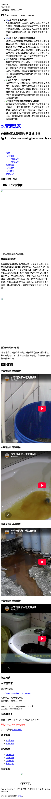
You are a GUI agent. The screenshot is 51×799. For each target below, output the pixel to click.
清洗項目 (10, 156)
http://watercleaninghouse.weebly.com (16, 693)
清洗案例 (10, 761)
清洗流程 (10, 168)
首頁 (8, 153)
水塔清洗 (15, 162)
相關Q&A (10, 174)
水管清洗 (15, 159)
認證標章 (10, 165)
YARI (20, 796)
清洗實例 (10, 171)
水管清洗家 (11, 126)
